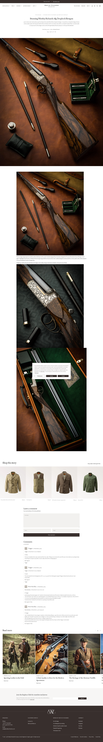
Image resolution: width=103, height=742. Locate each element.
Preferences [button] (36, 373)
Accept (63, 376)
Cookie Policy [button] (42, 371)
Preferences (39, 376)
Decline (51, 376)
